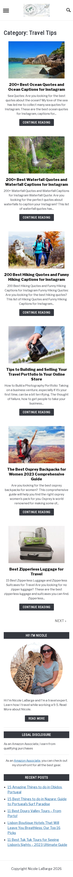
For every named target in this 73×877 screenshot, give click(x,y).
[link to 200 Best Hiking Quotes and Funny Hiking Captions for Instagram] (36, 250)
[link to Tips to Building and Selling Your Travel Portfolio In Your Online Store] (36, 344)
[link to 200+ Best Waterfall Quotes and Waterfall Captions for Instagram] (36, 155)
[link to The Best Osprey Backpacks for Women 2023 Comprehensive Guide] (36, 444)
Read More (36, 718)
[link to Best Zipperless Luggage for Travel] (36, 544)
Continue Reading (36, 122)
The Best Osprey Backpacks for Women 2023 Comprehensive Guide (36, 474)
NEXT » (60, 621)
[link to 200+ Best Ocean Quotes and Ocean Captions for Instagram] (36, 59)
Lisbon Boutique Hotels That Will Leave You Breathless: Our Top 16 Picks (33, 828)
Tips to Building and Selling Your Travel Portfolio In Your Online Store (36, 374)
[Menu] (6, 11)
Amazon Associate (27, 760)
